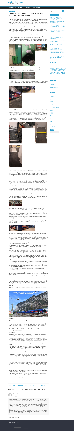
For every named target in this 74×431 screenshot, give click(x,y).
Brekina (51, 101)
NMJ (50, 115)
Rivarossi (51, 118)
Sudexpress (52, 123)
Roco (51, 121)
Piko (50, 116)
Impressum (10, 422)
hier (29, 20)
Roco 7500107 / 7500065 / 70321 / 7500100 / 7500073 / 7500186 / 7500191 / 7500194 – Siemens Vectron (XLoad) (57, 18)
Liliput (51, 109)
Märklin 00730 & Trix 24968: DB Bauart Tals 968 (18, 385)
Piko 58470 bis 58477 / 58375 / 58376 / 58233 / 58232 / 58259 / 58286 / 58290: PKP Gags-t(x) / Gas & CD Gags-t (58, 61)
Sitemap (14, 422)
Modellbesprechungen (36, 7)
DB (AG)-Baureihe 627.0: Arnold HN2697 (56, 23)
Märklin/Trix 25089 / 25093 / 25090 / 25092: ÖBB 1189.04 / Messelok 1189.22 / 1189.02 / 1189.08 (57, 73)
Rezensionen (27, 7)
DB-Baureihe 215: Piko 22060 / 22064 (56, 44)
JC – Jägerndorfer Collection (54, 107)
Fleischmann (52, 105)
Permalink (16, 396)
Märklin (51, 112)
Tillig (51, 124)
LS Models (52, 110)
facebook (18, 422)
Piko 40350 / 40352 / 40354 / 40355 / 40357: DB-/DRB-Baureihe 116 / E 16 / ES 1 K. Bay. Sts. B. (58, 57)
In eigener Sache (12, 11)
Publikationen (20, 7)
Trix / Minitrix (52, 126)
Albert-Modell (52, 96)
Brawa (51, 99)
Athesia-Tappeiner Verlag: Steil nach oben (39, 385)
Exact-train (52, 104)
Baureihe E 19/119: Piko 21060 (55, 42)
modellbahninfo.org (15, 2)
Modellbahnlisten (12, 7)
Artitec (51, 98)
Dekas (51, 102)
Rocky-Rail (52, 120)
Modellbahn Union (53, 113)
